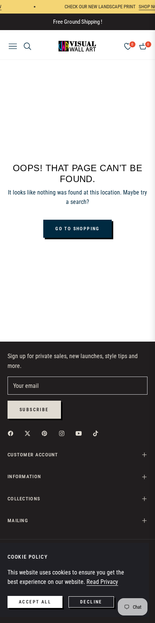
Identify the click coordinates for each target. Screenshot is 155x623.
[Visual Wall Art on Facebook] (12, 433)
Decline (91, 602)
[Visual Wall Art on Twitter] (29, 433)
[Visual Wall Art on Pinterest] (46, 433)
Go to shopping (77, 228)
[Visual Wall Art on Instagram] (63, 433)
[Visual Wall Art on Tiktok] (97, 433)
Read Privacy (102, 581)
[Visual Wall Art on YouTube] (80, 433)
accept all (35, 602)
